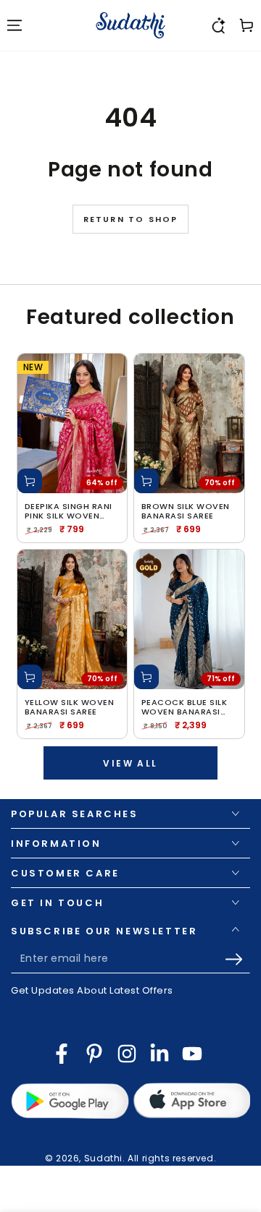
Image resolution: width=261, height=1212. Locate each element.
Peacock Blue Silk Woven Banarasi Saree (184, 707)
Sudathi (103, 1158)
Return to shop (130, 219)
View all (130, 763)
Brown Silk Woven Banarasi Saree (185, 511)
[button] (217, 25)
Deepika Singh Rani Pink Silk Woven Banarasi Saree (68, 511)
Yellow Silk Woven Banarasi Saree (70, 707)
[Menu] (14, 25)
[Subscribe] (237, 959)
